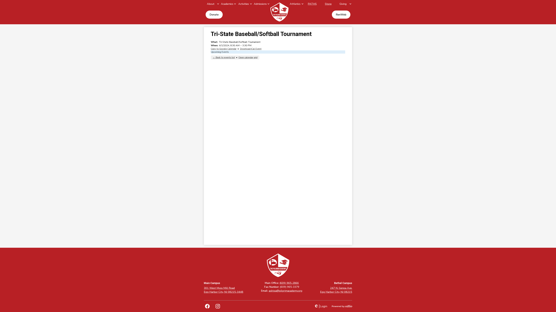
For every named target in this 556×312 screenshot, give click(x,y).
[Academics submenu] (228, 4)
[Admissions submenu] (261, 4)
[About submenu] (212, 4)
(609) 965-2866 (289, 283)
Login (320, 306)
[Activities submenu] (245, 4)
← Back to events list (224, 57)
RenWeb (341, 14)
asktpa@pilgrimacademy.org (285, 290)
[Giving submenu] (344, 4)
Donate (214, 14)
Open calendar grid (247, 57)
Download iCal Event (250, 48)
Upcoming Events (220, 52)
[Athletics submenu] (296, 4)
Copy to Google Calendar (223, 48)
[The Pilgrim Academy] (279, 11)
